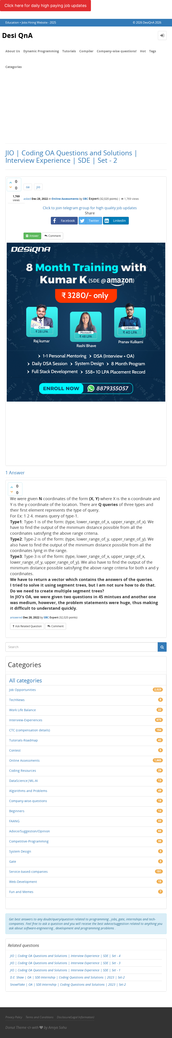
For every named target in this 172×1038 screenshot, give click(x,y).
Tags (152, 51)
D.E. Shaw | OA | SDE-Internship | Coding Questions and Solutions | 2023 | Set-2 (67, 977)
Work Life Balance (22, 710)
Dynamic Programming (41, 51)
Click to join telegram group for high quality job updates (90, 207)
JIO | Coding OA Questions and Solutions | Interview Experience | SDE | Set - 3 (65, 963)
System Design (20, 851)
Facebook (68, 220)
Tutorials (69, 51)
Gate (12, 861)
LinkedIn (119, 220)
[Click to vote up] (10, 182)
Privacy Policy (13, 1017)
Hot (143, 51)
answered (16, 617)
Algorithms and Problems (28, 791)
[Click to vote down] (10, 187)
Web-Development (23, 882)
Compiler (86, 51)
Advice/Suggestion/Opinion (29, 831)
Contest (15, 750)
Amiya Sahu (57, 1027)
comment (54, 236)
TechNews (17, 700)
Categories (13, 67)
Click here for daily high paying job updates (45, 5)
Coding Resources (22, 770)
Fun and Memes (21, 892)
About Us (12, 51)
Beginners (16, 811)
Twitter (94, 220)
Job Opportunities (22, 690)
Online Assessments (65, 199)
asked (27, 199)
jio (38, 187)
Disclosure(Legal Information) (75, 1017)
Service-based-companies (28, 871)
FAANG (14, 821)
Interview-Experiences (25, 720)
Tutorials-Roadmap (23, 740)
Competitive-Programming (29, 841)
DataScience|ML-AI (23, 780)
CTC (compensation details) (29, 730)
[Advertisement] (86, 109)
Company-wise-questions (28, 801)
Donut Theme (15, 1027)
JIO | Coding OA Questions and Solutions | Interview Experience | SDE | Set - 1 (65, 970)
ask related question (28, 626)
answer (34, 236)
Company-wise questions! (117, 51)
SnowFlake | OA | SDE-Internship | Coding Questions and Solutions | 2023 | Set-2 (68, 984)
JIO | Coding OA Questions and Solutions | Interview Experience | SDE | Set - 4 (65, 956)
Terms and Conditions (40, 1017)
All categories (25, 680)
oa (28, 187)
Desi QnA (17, 35)
